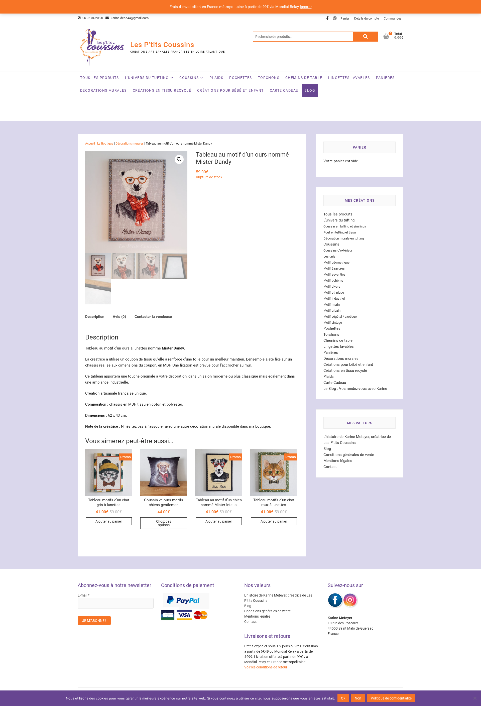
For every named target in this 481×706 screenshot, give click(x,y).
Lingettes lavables (349, 78)
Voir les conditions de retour (265, 667)
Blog (309, 90)
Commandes (392, 18)
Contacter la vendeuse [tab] (153, 316)
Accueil (90, 143)
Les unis (329, 256)
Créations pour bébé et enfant (230, 90)
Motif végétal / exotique (340, 316)
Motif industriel (334, 298)
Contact (330, 466)
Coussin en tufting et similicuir (344, 226)
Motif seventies (334, 274)
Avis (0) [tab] (119, 316)
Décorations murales (103, 90)
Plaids (216, 78)
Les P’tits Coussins (162, 45)
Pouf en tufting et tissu (339, 232)
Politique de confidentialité (391, 698)
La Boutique (105, 143)
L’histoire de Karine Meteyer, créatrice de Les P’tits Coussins (278, 598)
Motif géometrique (336, 262)
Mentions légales (337, 460)
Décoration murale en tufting (343, 238)
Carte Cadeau (284, 90)
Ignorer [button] (306, 7)
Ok (343, 698)
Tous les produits (99, 78)
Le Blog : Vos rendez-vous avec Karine (355, 388)
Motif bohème (333, 280)
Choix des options (163, 523)
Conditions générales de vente (348, 454)
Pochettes (240, 78)
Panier (344, 18)
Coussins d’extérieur (337, 250)
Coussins (189, 78)
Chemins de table (303, 78)
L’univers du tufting (147, 78)
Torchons (268, 78)
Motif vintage (332, 322)
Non (358, 698)
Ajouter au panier (108, 521)
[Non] (474, 698)
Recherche (365, 37)
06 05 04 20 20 (92, 18)
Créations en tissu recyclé (162, 90)
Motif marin (331, 304)
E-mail (83, 595)
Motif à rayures (334, 268)
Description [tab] (94, 316)
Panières (385, 78)
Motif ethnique (333, 292)
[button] (179, 159)
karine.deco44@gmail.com (129, 18)
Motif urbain (331, 310)
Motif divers (331, 286)
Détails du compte (366, 18)
